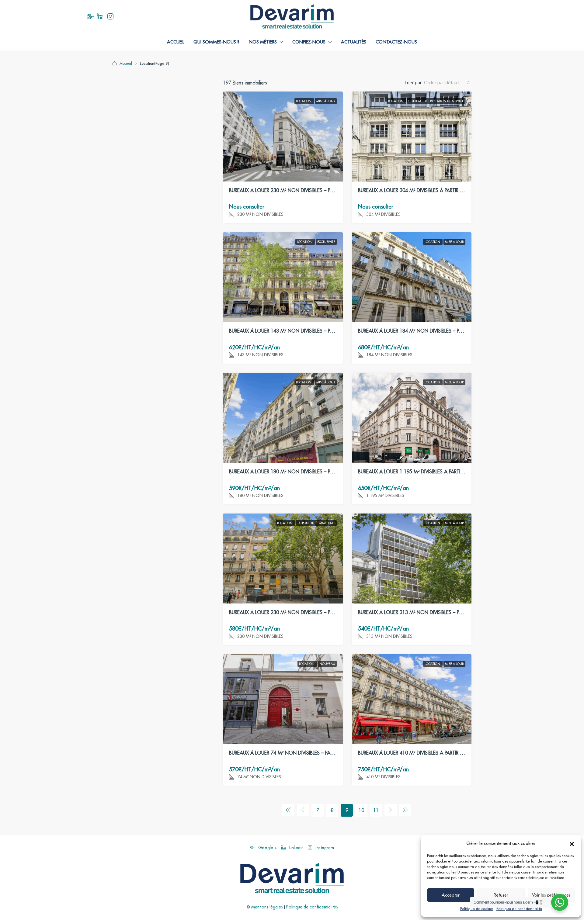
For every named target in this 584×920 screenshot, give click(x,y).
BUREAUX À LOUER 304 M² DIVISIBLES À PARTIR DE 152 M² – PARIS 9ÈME (435, 190)
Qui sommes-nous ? (216, 42)
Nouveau (327, 664)
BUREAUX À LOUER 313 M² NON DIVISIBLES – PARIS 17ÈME (421, 612)
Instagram (324, 847)
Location (304, 101)
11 (376, 810)
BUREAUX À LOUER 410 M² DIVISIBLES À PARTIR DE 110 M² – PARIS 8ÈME (435, 753)
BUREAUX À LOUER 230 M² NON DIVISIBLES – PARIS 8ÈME (291, 190)
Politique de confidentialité (519, 908)
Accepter (451, 895)
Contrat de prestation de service (436, 101)
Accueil (175, 42)
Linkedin (296, 847)
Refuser (501, 895)
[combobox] (447, 82)
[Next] (390, 810)
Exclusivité (326, 242)
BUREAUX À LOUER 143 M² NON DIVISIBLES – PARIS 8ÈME (291, 331)
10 (361, 810)
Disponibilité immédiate (316, 523)
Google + (267, 847)
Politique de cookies (476, 908)
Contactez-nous (396, 42)
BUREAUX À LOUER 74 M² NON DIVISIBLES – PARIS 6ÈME (289, 753)
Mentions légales (267, 907)
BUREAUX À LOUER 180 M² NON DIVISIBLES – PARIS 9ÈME (291, 472)
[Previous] (288, 810)
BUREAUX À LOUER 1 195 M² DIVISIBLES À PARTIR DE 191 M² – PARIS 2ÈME (437, 472)
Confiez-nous (308, 42)
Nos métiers (263, 42)
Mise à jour (325, 101)
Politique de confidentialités (312, 907)
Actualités (353, 42)
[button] (572, 843)
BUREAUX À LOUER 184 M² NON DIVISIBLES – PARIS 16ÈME (421, 331)
